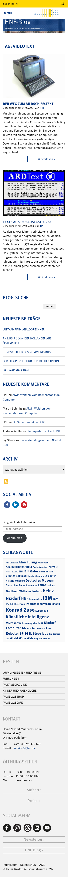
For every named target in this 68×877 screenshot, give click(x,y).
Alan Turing (28, 562)
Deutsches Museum (40, 580)
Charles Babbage (16, 576)
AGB (42, 865)
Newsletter (33, 839)
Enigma (51, 585)
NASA (40, 623)
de (4, 3)
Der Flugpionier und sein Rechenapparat (32, 361)
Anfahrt (33, 790)
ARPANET (53, 566)
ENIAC (42, 585)
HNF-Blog (33, 850)
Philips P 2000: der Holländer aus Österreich (27, 340)
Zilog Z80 (38, 638)
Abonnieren (14, 538)
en (9, 3)
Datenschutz (28, 865)
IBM (47, 597)
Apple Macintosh (40, 567)
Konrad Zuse (20, 609)
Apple (28, 567)
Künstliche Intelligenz (27, 617)
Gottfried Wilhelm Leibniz (24, 591)
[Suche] (62, 3)
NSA (29, 628)
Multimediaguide (15, 685)
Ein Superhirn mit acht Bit (29, 422)
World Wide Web (21, 638)
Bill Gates (31, 571)
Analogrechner (15, 567)
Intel (12, 604)
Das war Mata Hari (16, 370)
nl (17, 3)
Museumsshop (13, 697)
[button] (7, 504)
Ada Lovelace (12, 562)
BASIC (15, 571)
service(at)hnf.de (25, 748)
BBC (21, 571)
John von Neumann (48, 604)
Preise (33, 800)
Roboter (12, 633)
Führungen (11, 679)
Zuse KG (46, 638)
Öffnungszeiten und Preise (22, 673)
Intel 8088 (20, 604)
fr (13, 3)
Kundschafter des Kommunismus (27, 352)
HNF (42, 107)
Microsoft (12, 623)
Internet (31, 604)
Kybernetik (41, 610)
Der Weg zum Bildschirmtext (28, 103)
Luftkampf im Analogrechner (24, 329)
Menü (8, 13)
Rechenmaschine (41, 628)
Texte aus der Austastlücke (27, 221)
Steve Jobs (40, 633)
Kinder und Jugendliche (19, 691)
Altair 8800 (43, 562)
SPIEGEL (26, 633)
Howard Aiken (35, 599)
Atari (8, 571)
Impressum (10, 865)
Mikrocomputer (28, 623)
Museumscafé (13, 703)
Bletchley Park (46, 571)
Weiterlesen (45, 159)
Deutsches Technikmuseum (21, 585)
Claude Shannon (35, 575)
